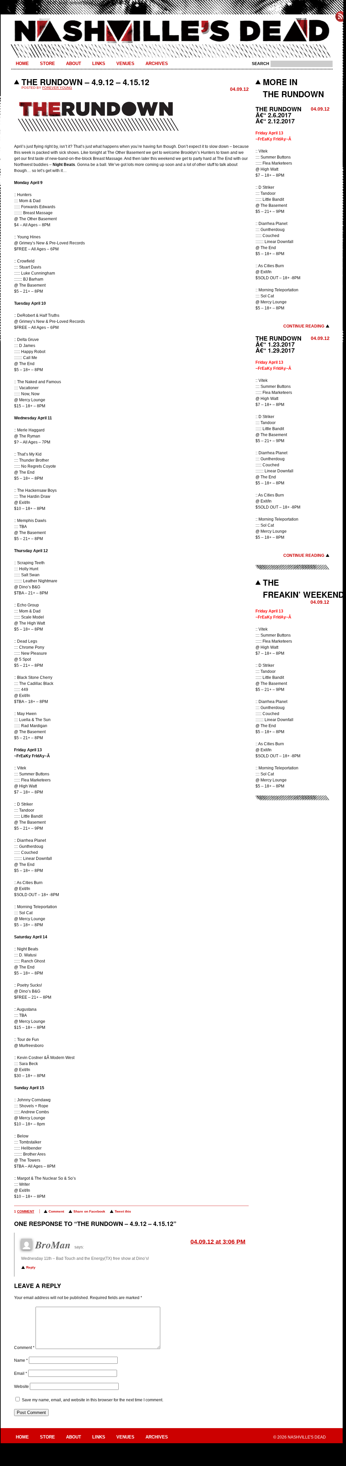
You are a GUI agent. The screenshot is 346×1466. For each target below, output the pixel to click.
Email (20, 1373)
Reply (31, 1267)
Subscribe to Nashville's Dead (340, 16)
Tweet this (123, 1211)
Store (47, 63)
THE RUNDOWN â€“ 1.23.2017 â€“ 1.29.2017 (278, 344)
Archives (157, 63)
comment (25, 1211)
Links (98, 63)
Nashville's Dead (172, 31)
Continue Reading (303, 326)
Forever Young (57, 88)
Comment (56, 1211)
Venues (125, 63)
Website (21, 1386)
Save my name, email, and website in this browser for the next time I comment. (92, 1400)
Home (22, 63)
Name (21, 1360)
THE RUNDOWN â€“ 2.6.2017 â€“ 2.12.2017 (278, 115)
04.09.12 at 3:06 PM (217, 1241)
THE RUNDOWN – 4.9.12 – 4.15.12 (85, 81)
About (73, 63)
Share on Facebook (89, 1211)
